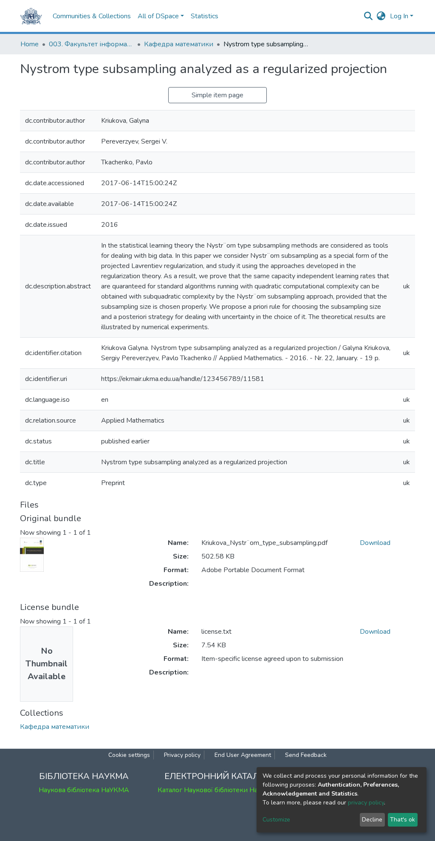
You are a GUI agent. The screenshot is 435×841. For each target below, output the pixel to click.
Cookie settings (129, 755)
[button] (381, 16)
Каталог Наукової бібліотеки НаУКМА (217, 790)
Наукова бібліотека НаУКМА (84, 790)
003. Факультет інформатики (91, 44)
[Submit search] (368, 16)
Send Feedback (306, 755)
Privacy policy (182, 755)
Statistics (204, 16)
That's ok (402, 820)
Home (29, 44)
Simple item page (217, 95)
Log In (399, 16)
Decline (372, 820)
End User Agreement (243, 755)
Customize (276, 820)
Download (375, 542)
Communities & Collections (92, 16)
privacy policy (366, 803)
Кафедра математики (178, 44)
